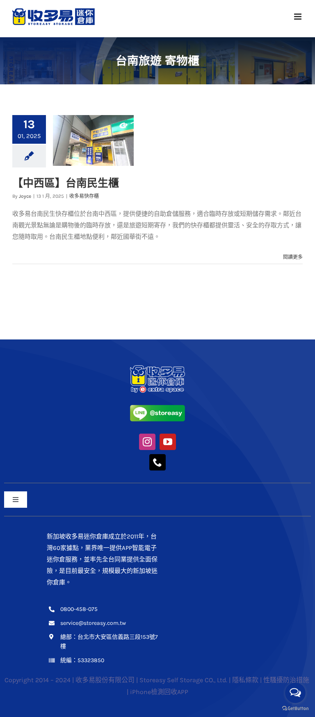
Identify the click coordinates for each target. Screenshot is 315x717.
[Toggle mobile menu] (298, 16)
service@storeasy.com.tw (93, 623)
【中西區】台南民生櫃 (65, 182)
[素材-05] (157, 408)
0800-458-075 (79, 609)
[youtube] (168, 442)
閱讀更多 (293, 257)
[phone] (157, 462)
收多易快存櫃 (84, 196)
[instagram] (147, 442)
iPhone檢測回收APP (159, 692)
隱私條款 (245, 680)
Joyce (25, 196)
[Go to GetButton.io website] (295, 708)
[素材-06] (157, 368)
